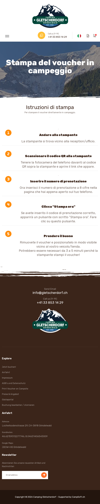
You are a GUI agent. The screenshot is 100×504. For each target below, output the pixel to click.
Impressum (7, 378)
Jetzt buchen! (9, 367)
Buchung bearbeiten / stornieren (18, 405)
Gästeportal (7, 399)
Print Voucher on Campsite (15, 388)
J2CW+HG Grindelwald (14, 447)
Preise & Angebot (10, 394)
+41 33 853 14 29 (57, 37)
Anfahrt (6, 372)
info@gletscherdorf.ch (50, 293)
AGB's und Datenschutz (14, 383)
